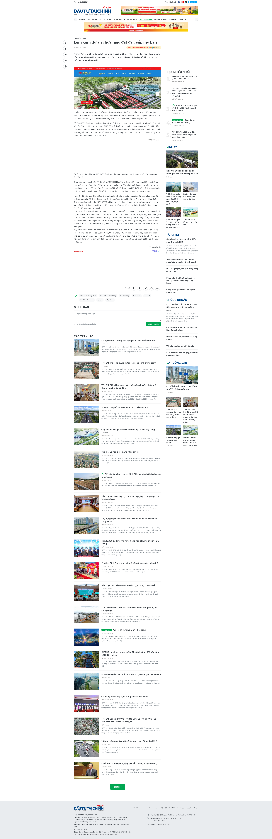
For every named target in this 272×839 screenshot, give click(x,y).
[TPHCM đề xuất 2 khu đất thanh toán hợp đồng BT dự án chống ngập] (86, 614)
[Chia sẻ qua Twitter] (65, 54)
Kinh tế (82, 20)
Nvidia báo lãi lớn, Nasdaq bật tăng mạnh (181, 338)
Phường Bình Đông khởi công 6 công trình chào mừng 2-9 (129, 563)
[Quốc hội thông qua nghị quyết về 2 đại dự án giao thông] (86, 770)
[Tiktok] (186, 2)
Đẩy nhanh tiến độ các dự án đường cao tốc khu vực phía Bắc (182, 172)
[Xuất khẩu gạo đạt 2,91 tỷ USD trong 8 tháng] (190, 187)
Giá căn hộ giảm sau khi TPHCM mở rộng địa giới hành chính (131, 674)
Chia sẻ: (127, 288)
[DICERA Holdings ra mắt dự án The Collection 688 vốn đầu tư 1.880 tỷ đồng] (86, 659)
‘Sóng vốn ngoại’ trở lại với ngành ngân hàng (180, 291)
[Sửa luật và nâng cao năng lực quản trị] (86, 459)
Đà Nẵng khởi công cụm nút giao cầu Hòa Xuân (124, 696)
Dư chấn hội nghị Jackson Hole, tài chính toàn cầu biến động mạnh (181, 307)
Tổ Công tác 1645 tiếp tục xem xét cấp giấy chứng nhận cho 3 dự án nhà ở (130, 497)
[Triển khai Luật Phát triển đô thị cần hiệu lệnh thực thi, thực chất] (173, 187)
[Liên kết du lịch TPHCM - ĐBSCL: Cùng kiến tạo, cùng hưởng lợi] (173, 212)
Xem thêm (117, 787)
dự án (100, 300)
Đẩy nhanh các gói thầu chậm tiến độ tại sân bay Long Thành (128, 431)
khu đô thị (110, 300)
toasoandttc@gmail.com (160, 824)
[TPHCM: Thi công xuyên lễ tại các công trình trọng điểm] (86, 370)
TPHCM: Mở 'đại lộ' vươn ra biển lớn (190, 222)
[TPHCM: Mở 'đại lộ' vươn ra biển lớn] (190, 212)
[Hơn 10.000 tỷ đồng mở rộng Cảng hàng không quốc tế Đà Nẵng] (86, 548)
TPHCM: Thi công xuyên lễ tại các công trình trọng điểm (128, 363)
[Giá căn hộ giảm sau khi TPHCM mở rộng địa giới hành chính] (86, 681)
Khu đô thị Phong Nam (88, 296)
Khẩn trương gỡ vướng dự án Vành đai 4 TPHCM (124, 407)
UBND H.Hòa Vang (86, 300)
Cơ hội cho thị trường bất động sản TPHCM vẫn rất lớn (128, 340)
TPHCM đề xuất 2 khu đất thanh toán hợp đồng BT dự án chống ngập (129, 609)
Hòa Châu (136, 296)
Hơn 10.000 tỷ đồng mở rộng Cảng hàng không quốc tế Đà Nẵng (130, 542)
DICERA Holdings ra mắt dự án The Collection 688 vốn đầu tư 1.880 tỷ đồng (130, 653)
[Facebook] (179, 2)
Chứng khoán (119, 20)
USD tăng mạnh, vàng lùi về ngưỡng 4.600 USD (182, 270)
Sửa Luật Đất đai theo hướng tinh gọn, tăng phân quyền (128, 585)
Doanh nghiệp (160, 20)
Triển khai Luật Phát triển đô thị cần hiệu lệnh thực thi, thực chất (173, 199)
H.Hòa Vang (124, 296)
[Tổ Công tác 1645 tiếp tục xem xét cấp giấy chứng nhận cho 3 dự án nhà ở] (86, 503)
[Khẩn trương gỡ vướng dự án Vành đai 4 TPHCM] (86, 414)
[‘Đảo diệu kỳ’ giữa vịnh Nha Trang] (86, 637)
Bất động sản (146, 20)
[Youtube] (182, 2)
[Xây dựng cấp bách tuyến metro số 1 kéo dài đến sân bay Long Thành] (86, 525)
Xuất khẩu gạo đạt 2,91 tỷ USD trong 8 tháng (189, 196)
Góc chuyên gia (94, 20)
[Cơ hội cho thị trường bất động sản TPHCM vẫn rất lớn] (86, 347)
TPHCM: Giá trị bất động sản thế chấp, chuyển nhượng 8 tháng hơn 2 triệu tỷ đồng (128, 386)
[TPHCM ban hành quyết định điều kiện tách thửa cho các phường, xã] (86, 481)
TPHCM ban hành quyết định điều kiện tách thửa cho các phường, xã (131, 475)
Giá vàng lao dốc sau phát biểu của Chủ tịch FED (181, 240)
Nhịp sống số (132, 20)
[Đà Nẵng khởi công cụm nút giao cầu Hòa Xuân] (86, 703)
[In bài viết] (65, 66)
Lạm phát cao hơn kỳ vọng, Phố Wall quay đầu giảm (182, 354)
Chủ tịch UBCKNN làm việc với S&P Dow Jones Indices (181, 329)
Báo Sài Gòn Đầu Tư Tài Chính (92, 10)
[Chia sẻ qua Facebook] (65, 48)
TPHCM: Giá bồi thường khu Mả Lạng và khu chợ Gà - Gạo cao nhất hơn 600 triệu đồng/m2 (129, 720)
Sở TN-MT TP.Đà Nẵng (108, 296)
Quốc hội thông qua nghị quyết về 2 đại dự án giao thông (129, 763)
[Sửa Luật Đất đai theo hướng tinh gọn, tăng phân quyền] (86, 592)
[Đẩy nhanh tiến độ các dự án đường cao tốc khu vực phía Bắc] (182, 159)
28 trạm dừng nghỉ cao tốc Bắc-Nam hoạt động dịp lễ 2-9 (129, 741)
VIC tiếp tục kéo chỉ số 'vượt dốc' (180, 346)
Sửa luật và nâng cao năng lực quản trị (120, 452)
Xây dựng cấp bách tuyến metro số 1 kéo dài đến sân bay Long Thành (129, 520)
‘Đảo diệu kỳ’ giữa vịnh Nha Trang (124, 630)
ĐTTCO (147, 296)
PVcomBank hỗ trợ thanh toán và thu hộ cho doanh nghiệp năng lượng (181, 280)
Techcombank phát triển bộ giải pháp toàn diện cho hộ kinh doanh (181, 260)
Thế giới (182, 20)
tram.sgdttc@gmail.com (190, 808)
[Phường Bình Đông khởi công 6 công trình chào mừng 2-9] (86, 570)
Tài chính (107, 20)
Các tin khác (83, 336)
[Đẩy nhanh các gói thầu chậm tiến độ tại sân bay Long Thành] (86, 436)
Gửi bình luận (153, 324)
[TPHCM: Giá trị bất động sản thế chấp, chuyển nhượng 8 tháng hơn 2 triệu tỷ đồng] (86, 392)
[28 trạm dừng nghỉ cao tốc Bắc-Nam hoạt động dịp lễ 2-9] (86, 748)
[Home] (75, 19)
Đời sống (173, 20)
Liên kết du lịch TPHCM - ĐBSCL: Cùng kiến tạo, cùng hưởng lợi (173, 223)
